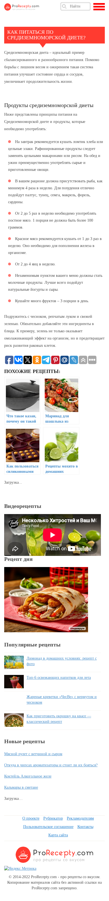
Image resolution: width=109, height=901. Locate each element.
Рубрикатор (53, 818)
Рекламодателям (80, 818)
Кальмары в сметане (21, 787)
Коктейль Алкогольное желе (27, 776)
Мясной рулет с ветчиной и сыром (33, 754)
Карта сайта (58, 835)
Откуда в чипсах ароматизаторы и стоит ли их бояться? (51, 765)
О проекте (30, 818)
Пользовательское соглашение (48, 827)
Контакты (85, 827)
